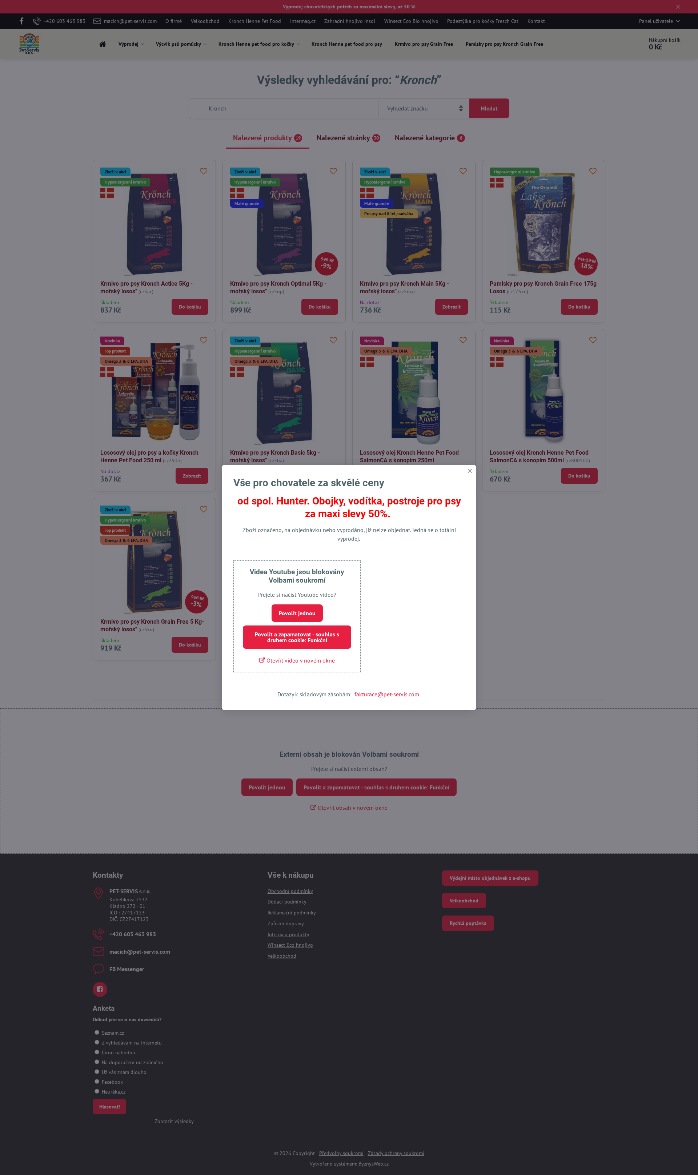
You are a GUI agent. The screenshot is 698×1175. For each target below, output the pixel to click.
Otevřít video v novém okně (300, 660)
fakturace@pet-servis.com (386, 694)
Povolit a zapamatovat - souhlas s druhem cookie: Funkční (297, 637)
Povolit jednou (297, 613)
